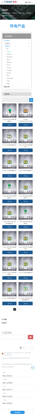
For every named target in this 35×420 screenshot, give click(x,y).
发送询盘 (17, 412)
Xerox (8, 65)
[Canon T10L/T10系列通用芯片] (9, 263)
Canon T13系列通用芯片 (9, 170)
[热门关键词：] (31, 100)
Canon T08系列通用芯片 (9, 298)
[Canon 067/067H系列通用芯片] (9, 187)
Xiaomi (9, 73)
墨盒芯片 (7, 43)
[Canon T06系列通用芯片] (25, 161)
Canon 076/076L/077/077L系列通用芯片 (26, 120)
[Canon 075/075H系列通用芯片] (9, 110)
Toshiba (9, 70)
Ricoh (8, 59)
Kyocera (9, 62)
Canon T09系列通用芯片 (26, 272)
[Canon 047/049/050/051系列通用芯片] (25, 289)
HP (7, 49)
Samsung (9, 57)
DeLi (8, 75)
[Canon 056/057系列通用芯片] (25, 238)
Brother (9, 54)
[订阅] (30, 337)
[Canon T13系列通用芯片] (9, 161)
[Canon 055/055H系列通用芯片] (9, 238)
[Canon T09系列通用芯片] (25, 263)
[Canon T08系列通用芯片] (9, 289)
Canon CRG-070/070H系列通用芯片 (9, 222)
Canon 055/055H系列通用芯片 (9, 248)
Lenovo (9, 67)
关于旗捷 (4, 319)
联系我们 (4, 323)
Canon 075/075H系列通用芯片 (9, 120)
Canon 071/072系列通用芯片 (26, 146)
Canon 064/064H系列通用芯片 (25, 222)
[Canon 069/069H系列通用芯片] (25, 187)
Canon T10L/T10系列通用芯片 (9, 273)
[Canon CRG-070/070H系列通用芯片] (9, 212)
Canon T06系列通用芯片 (26, 170)
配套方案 (7, 87)
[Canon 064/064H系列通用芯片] (25, 212)
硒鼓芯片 (7, 46)
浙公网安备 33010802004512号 (14, 353)
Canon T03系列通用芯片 (9, 145)
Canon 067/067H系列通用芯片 (9, 197)
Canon (9, 51)
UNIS (8, 84)
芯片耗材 (7, 40)
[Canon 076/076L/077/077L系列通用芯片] (25, 110)
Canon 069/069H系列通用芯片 (25, 197)
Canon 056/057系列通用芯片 (26, 248)
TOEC (8, 81)
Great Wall (10, 78)
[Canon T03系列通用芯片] (9, 136)
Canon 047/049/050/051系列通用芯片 (25, 299)
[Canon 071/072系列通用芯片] (25, 136)
